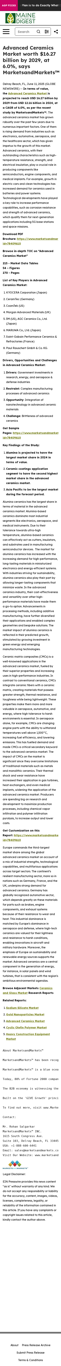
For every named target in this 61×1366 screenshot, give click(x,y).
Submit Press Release (31, 1352)
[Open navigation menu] (6, 31)
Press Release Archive (36, 1345)
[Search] (38, 31)
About (14, 1345)
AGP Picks (9, 5)
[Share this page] (56, 31)
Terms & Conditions (30, 1360)
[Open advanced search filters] (47, 31)
